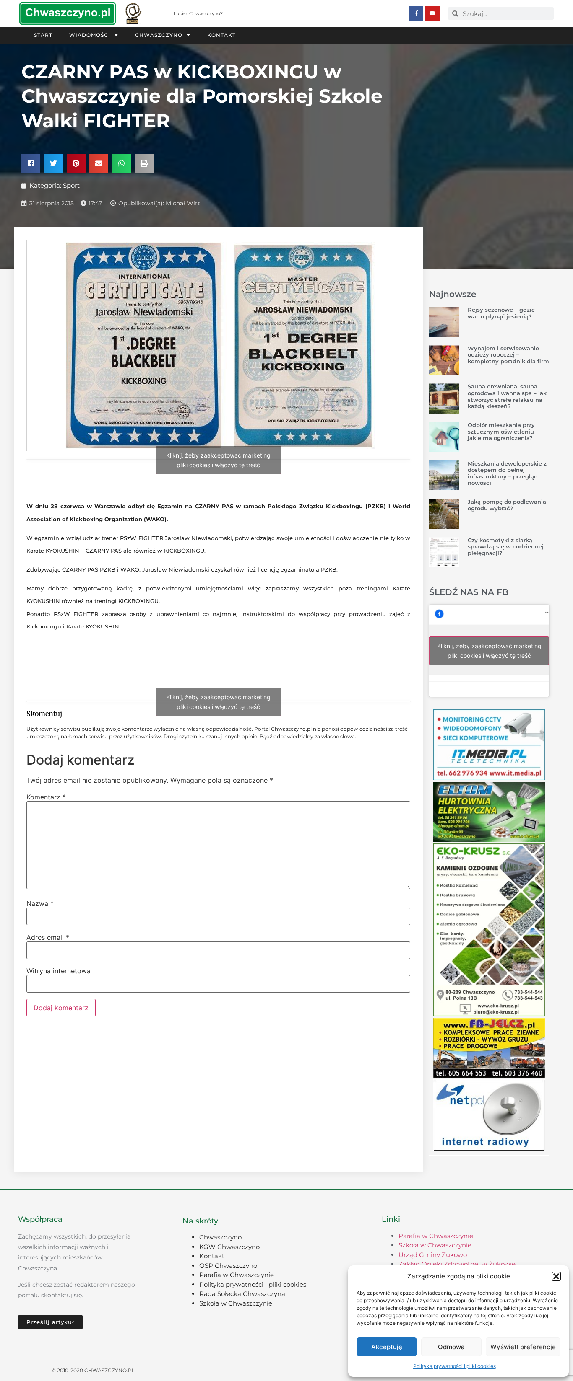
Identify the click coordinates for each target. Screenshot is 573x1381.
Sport (71, 185)
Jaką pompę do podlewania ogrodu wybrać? (507, 505)
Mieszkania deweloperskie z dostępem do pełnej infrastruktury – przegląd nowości (507, 473)
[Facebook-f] (416, 13)
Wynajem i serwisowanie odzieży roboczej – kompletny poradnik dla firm (508, 355)
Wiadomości (89, 35)
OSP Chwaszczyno (228, 1266)
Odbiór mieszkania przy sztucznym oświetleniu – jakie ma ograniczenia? (503, 431)
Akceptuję (386, 1347)
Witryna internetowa (58, 970)
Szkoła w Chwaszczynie (235, 1303)
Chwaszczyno (158, 35)
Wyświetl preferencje (523, 1347)
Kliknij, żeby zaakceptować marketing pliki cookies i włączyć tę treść (218, 460)
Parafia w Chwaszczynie (236, 1275)
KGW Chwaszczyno (229, 1247)
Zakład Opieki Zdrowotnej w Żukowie (457, 1264)
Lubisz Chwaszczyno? (198, 13)
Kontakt (221, 35)
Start (43, 35)
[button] (556, 1276)
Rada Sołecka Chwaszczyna (242, 1294)
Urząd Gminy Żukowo (432, 1255)
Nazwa (40, 903)
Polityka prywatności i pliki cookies (454, 1366)
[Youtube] (432, 13)
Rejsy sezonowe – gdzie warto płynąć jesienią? (501, 313)
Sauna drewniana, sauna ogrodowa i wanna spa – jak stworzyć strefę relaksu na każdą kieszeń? (507, 396)
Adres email (47, 937)
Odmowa (451, 1347)
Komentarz (46, 797)
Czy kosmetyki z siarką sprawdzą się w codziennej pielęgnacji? (506, 546)
